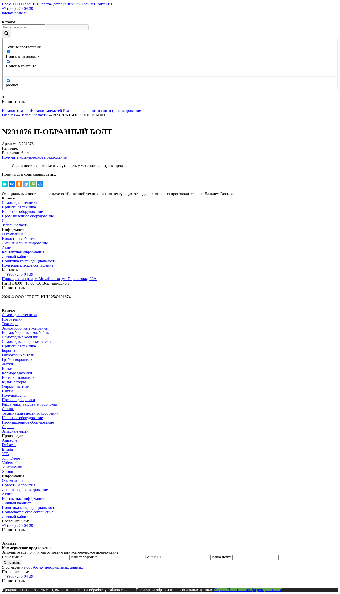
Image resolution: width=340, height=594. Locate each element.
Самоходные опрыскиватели (26, 341)
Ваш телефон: (84, 557)
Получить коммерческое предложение (34, 157)
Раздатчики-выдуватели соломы (29, 404)
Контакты (103, 4)
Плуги (7, 391)
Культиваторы (14, 382)
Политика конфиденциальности (29, 261)
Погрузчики (12, 319)
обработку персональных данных (54, 567)
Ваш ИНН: (154, 557)
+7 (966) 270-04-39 (17, 8)
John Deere (11, 458)
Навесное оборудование (22, 211)
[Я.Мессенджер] (5, 184)
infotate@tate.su (14, 13)
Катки (7, 368)
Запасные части (15, 225)
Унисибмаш (12, 467)
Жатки (7, 364)
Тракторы (10, 324)
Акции (8, 247)
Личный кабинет (80, 4)
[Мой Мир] (40, 184)
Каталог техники (16, 110)
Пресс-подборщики (18, 400)
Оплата (44, 4)
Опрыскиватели (15, 386)
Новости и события (18, 238)
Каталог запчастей (46, 110)
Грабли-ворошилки (18, 359)
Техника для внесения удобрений (30, 413)
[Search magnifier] (6, 34)
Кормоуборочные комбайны (26, 332)
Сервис (8, 220)
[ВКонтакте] (12, 184)
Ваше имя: (12, 557)
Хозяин (8, 471)
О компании (12, 234)
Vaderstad (9, 463)
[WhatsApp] (33, 184)
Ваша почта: (222, 557)
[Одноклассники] (19, 184)
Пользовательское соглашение (27, 265)
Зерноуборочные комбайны (25, 328)
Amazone (9, 440)
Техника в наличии (78, 110)
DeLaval (9, 445)
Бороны (8, 350)
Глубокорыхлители (18, 355)
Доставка (58, 4)
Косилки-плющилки (19, 377)
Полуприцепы (14, 395)
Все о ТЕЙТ (12, 4)
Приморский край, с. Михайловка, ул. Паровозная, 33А (49, 279)
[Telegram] (26, 184)
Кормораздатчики (17, 373)
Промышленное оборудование (28, 216)
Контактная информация (23, 252)
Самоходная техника (19, 202)
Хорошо (220, 590)
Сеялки (8, 409)
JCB (5, 454)
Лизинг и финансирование (118, 110)
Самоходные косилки (20, 337)
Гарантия (30, 4)
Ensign (7, 449)
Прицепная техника (19, 207)
